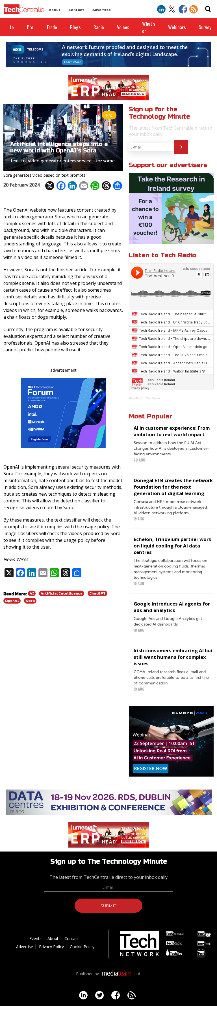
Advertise (101, 10)
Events (35, 938)
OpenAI (12, 601)
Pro (30, 27)
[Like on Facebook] (183, 9)
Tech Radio (136, 398)
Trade (51, 27)
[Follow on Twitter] (172, 9)
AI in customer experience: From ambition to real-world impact (172, 431)
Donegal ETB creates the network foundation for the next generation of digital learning (173, 486)
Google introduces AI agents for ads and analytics (172, 606)
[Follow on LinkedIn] (161, 9)
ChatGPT (97, 593)
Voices (123, 27)
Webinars (177, 27)
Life (10, 27)
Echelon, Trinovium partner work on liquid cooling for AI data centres (172, 545)
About (54, 10)
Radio (99, 27)
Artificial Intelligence (62, 593)
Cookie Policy (82, 946)
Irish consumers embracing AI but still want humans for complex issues (173, 657)
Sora (30, 601)
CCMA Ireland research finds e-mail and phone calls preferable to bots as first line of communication (171, 677)
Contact (76, 10)
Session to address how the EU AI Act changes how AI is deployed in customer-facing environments (171, 448)
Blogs (75, 27)
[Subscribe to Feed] (193, 9)
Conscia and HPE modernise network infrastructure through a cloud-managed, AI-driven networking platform (171, 507)
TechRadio (153, 398)
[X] (49, 185)
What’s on (148, 27)
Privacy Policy (51, 946)
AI (32, 593)
